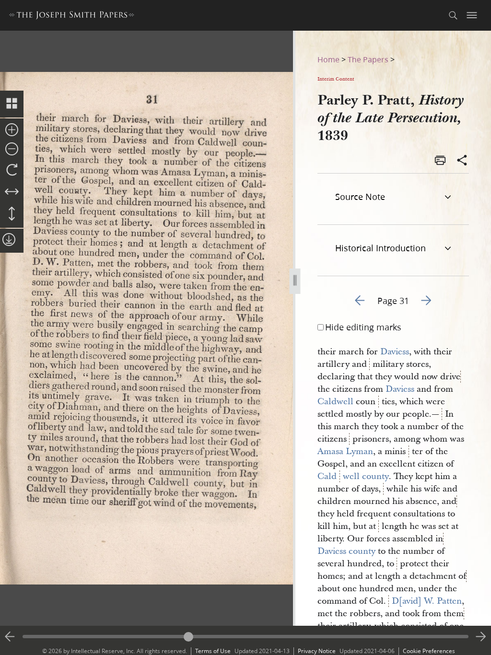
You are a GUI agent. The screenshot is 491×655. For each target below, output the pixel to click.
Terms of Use (213, 651)
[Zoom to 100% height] (11, 214)
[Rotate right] (11, 170)
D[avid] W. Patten (427, 601)
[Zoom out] (11, 149)
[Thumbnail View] (11, 104)
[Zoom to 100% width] (11, 192)
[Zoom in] (11, 130)
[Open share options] (462, 161)
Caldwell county (353, 476)
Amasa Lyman (345, 451)
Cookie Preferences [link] (429, 651)
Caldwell (335, 402)
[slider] (245, 636)
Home (328, 59)
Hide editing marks (363, 327)
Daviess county (346, 551)
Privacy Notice (317, 651)
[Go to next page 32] (481, 636)
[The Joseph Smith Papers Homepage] (71, 16)
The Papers (368, 59)
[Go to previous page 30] (10, 636)
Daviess (394, 352)
